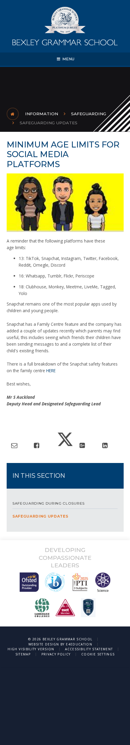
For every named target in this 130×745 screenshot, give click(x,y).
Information (41, 113)
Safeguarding (88, 113)
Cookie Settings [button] (98, 654)
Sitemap (23, 654)
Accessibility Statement (89, 649)
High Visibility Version (31, 649)
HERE (51, 370)
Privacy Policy (56, 654)
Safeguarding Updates (48, 122)
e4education (79, 644)
